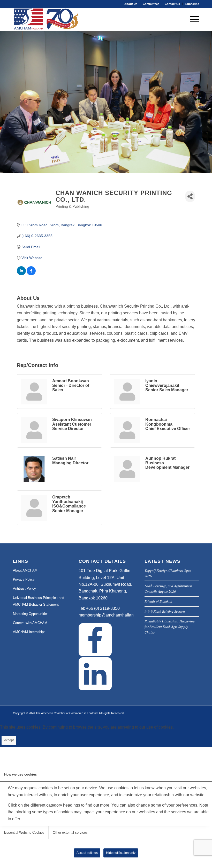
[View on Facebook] (31, 274)
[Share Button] (190, 196)
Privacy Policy (24, 579)
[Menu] (192, 19)
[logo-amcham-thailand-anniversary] (46, 19)
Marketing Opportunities (31, 614)
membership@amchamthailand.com (112, 615)
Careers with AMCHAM (30, 623)
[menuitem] (131, 4)
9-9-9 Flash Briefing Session (165, 611)
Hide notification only (120, 853)
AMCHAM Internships (29, 632)
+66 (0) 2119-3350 (103, 608)
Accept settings (87, 853)
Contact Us (172, 3)
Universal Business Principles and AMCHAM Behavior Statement (38, 601)
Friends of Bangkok (158, 601)
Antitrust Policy (24, 588)
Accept (9, 740)
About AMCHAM (25, 570)
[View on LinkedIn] (21, 274)
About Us (130, 3)
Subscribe (192, 3)
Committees (151, 3)
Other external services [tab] (70, 832)
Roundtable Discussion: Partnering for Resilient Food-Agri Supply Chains (170, 627)
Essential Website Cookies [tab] (24, 832)
